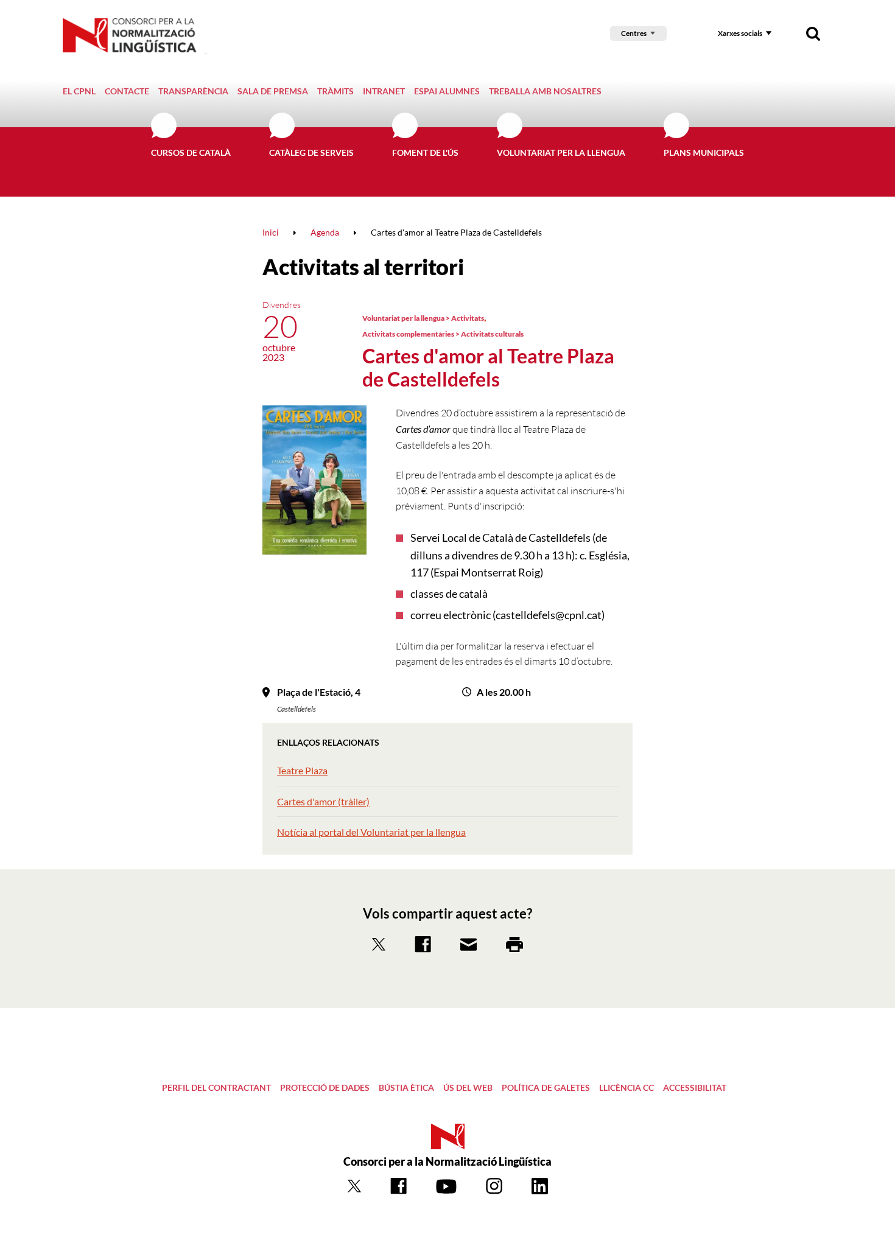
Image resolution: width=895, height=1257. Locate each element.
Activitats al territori (362, 266)
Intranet (384, 91)
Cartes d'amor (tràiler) (323, 801)
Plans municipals (704, 152)
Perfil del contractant (216, 1087)
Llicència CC (626, 1087)
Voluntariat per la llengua (561, 152)
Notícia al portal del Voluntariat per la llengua (371, 832)
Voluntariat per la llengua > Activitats (423, 318)
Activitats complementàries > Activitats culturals (443, 333)
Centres (634, 33)
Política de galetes (546, 1087)
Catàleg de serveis (311, 152)
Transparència (193, 91)
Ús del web (468, 1087)
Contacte (127, 91)
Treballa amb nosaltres (545, 91)
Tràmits (335, 91)
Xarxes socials (740, 33)
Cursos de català (191, 152)
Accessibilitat (694, 1087)
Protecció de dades (325, 1087)
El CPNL (79, 91)
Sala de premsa (272, 91)
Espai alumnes (447, 91)
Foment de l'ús (425, 152)
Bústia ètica (406, 1087)
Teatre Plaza (302, 770)
